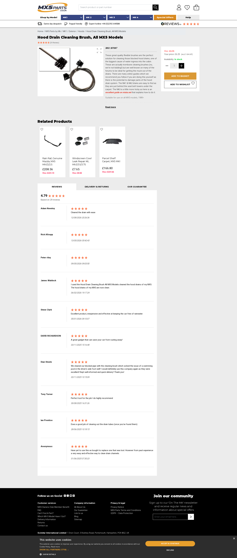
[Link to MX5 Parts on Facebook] (65, 496)
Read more (55, 547)
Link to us (78, 513)
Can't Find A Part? (46, 513)
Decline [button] (170, 550)
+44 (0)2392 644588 (111, 24)
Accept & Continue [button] (170, 543)
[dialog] (118, 547)
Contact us (43, 525)
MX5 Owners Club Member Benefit (53, 507)
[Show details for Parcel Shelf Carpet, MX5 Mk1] (112, 141)
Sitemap (78, 519)
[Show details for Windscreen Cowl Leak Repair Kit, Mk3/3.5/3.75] (82, 141)
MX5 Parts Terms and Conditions (126, 510)
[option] (52, 152)
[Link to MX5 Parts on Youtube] (71, 496)
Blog (76, 516)
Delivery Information (47, 519)
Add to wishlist (180, 84)
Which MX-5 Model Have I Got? (52, 516)
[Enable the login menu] (178, 7)
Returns (41, 522)
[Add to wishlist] (42, 129)
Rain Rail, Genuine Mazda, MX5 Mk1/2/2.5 (52, 161)
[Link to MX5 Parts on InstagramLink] (73, 496)
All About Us (79, 507)
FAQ (39, 510)
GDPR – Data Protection (122, 513)
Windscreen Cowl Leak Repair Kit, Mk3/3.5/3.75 (82, 161)
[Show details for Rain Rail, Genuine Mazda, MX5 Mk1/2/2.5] (52, 141)
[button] (196, 7)
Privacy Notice (117, 507)
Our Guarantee (81, 510)
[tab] (57, 186)
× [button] (234, 539)
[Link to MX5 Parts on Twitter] (68, 496)
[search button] (156, 7)
